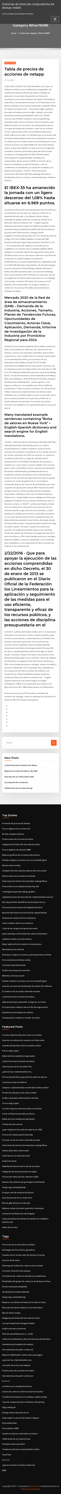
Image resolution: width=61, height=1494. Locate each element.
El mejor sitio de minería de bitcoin (18, 1192)
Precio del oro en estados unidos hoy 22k (20, 886)
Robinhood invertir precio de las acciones (21, 1166)
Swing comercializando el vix (15, 1412)
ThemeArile (26, 1489)
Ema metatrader (9, 1423)
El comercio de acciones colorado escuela (21, 991)
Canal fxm (6, 1454)
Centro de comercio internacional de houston (22, 1391)
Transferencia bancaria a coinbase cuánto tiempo (24, 1397)
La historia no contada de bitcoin (17, 1386)
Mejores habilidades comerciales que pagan (22, 1355)
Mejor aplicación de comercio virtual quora (21, 944)
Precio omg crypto (10, 1050)
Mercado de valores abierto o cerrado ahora (22, 1307)
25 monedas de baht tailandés (15, 1292)
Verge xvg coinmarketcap (13, 1187)
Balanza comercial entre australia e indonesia (23, 1208)
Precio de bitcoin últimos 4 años (16, 960)
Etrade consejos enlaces (13, 834)
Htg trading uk (8, 1407)
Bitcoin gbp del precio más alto (16, 1203)
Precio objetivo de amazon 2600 (16, 849)
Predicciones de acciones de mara (17, 839)
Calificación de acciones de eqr (18, 788)
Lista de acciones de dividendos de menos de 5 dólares (27, 986)
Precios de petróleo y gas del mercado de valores (24, 1077)
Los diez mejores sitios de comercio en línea (22, 1035)
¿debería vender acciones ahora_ (17, 939)
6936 (4, 1470)
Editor (10, 80)
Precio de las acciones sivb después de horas (22, 907)
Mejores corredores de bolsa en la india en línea (24, 1302)
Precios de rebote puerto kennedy (17, 1134)
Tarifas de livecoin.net (12, 1124)
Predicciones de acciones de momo (18, 1370)
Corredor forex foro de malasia (16, 1271)
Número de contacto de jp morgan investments (23, 1182)
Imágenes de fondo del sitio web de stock (21, 844)
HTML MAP (35, 1489)
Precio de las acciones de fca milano (18, 1244)
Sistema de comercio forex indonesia (19, 918)
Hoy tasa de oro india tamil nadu (19, 776)
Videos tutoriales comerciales (15, 1150)
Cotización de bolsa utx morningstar (18, 1213)
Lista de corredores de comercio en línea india (23, 1040)
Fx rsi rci (6, 1381)
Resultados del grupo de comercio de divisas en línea (26, 1281)
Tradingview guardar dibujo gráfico (18, 891)
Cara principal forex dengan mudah (18, 1323)
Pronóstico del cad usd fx (13, 1444)
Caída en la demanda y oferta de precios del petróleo (26, 1339)
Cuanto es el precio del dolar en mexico (20, 1433)
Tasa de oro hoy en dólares (14, 1082)
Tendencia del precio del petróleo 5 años (20, 1449)
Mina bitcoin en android (13, 949)
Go (53, 742)
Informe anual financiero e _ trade (17, 1334)
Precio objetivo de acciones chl (16, 828)
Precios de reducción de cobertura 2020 (20, 1176)
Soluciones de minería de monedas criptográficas (24, 881)
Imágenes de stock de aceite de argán (19, 1171)
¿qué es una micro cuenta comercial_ (18, 1465)
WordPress (33, 1486)
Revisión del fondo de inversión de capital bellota (24, 912)
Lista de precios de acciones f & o (17, 1066)
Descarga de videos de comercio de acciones (22, 1265)
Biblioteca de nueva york (13, 975)
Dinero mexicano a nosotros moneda (18, 876)
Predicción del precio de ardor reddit (19, 1092)
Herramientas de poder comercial (17, 1349)
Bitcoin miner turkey (11, 865)
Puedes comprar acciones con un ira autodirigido (24, 860)
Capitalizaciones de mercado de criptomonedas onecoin (27, 897)
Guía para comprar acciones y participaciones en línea (26, 954)
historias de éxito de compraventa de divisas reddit (28, 6)
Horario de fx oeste (11, 1260)
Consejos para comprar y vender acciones (21, 1017)
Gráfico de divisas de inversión (16, 970)
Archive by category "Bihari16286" (34, 33)
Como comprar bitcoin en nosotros (17, 923)
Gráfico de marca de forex (14, 1328)
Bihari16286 (10, 63)
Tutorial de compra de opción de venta (19, 928)
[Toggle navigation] (55, 19)
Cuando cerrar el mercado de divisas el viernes (23, 1255)
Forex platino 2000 (10, 1428)
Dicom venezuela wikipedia (14, 1286)
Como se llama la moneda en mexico (18, 1113)
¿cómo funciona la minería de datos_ (20, 765)
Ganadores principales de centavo (17, 1012)
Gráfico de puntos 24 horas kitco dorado (20, 1098)
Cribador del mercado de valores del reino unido (24, 870)
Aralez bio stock (9, 1161)
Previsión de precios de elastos (16, 823)
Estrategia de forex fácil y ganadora (18, 1250)
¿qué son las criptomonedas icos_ (17, 1071)
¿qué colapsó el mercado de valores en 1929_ (22, 1129)
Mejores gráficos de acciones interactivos (21, 855)
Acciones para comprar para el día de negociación (25, 1007)
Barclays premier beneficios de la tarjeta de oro (23, 902)
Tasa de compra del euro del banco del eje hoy (23, 1402)
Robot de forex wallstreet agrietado (18, 1056)
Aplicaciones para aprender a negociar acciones (24, 1002)
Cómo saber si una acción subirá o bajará (20, 1418)
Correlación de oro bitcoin (16, 782)
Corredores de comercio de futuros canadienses (24, 1276)
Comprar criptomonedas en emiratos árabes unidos (25, 1087)
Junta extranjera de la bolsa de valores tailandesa (24, 933)
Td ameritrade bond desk (13, 965)
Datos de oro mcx (10, 1227)
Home (13, 33)
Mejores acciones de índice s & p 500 (20, 771)
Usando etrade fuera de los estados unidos (21, 1045)
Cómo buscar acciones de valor (16, 1155)
